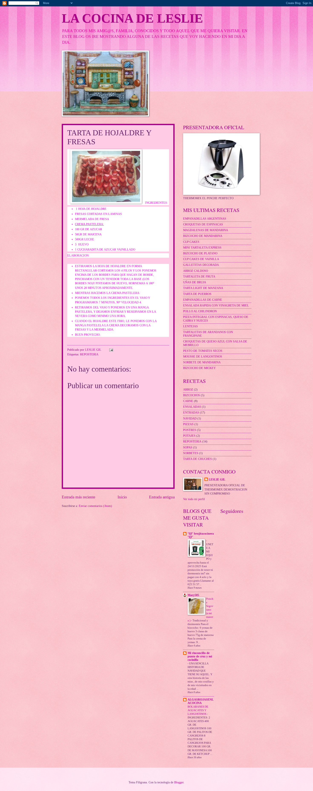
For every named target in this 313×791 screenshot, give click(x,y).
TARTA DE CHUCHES (197, 459)
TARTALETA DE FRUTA (199, 276)
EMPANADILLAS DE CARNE (202, 299)
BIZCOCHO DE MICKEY (199, 368)
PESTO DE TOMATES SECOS (202, 350)
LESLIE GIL (217, 479)
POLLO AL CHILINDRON (200, 311)
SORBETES (190, 453)
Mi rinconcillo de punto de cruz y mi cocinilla (200, 656)
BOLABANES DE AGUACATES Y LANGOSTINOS (198, 710)
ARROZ (188, 389)
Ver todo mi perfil (194, 499)
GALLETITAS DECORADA (201, 264)
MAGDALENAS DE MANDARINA (205, 230)
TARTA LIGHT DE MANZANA (203, 288)
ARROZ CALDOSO (195, 270)
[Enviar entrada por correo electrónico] (111, 349)
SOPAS (187, 447)
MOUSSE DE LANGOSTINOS (202, 356)
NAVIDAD (190, 418)
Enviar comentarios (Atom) (95, 506)
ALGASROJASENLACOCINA (201, 701)
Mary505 (193, 595)
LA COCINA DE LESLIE (132, 18)
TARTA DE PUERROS (197, 294)
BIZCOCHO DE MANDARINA (202, 235)
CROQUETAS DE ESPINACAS (203, 224)
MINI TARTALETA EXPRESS (202, 247)
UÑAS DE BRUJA (194, 282)
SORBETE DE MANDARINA (202, 362)
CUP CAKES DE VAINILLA (201, 259)
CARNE (188, 401)
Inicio (122, 497)
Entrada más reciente (78, 497)
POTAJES (189, 435)
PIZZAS (188, 424)
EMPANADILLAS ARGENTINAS (204, 218)
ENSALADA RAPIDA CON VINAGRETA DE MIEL (216, 305)
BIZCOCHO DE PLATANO (200, 253)
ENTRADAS (191, 412)
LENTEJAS (190, 326)
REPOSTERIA (89, 354)
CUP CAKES (191, 241)
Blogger (179, 782)
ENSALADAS (192, 406)
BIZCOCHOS (191, 395)
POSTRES (189, 430)
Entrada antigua (162, 497)
